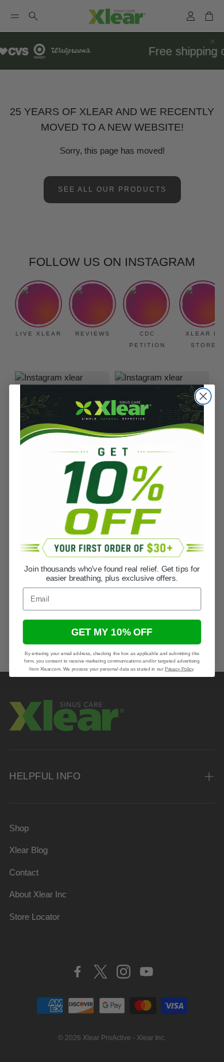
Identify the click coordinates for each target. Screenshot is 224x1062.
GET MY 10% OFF (112, 632)
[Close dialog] (203, 397)
